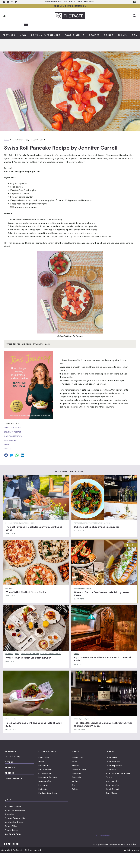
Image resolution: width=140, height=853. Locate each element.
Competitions (13, 778)
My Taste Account (13, 806)
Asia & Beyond (112, 789)
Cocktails (76, 777)
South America (112, 785)
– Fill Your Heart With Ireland (119, 773)
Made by (131, 850)
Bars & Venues (45, 769)
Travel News (111, 757)
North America (112, 781)
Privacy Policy (11, 830)
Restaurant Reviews (47, 777)
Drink (75, 751)
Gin (73, 785)
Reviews (10, 767)
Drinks (108, 35)
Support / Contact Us (15, 818)
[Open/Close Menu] (26, 24)
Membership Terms (14, 822)
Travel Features (113, 761)
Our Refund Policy (13, 834)
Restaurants (43, 765)
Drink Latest (77, 757)
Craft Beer (77, 773)
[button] (134, 16)
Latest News (12, 756)
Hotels (41, 761)
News (23, 35)
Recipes (94, 35)
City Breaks (111, 769)
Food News (43, 757)
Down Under (111, 793)
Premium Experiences (45, 35)
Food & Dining (75, 35)
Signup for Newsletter (15, 810)
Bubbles (75, 765)
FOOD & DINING (47, 751)
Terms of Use (11, 826)
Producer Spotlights (47, 793)
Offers (9, 762)
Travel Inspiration (114, 765)
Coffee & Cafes (45, 773)
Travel (122, 35)
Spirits (75, 789)
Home (6, 140)
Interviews (43, 785)
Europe (109, 777)
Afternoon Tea (44, 781)
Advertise (9, 814)
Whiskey (76, 781)
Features (9, 35)
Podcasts (42, 789)
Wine (74, 761)
